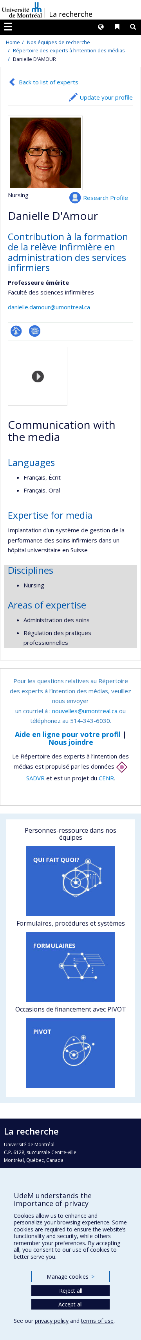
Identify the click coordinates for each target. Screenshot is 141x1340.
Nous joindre (70, 742)
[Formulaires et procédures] (70, 967)
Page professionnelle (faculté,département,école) (16, 331)
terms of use (97, 1320)
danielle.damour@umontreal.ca (49, 307)
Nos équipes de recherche (58, 42)
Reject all (70, 1290)
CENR (106, 778)
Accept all (70, 1304)
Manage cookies (70, 1276)
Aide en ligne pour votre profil (68, 734)
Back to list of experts (48, 82)
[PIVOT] (70, 1053)
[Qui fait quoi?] (70, 881)
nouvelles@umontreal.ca (85, 711)
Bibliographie (35, 331)
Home (13, 42)
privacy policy (52, 1320)
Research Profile (105, 198)
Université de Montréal (22, 10)
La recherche (70, 14)
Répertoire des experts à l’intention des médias (69, 50)
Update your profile (106, 97)
